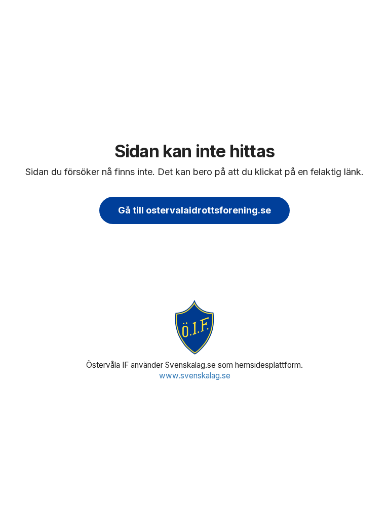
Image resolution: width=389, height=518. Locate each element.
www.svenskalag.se (194, 375)
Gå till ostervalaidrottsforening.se (194, 210)
